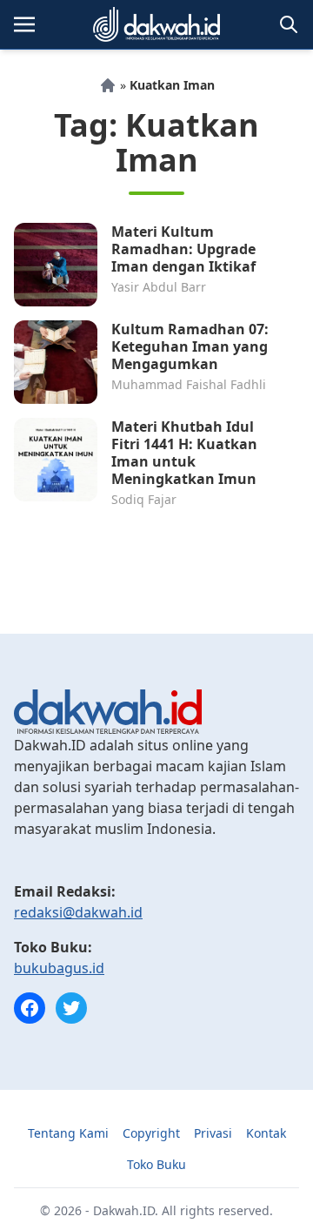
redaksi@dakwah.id (78, 912)
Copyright (151, 1133)
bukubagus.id (59, 968)
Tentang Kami (68, 1133)
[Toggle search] (288, 24)
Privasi (213, 1133)
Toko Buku (156, 1164)
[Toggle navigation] (24, 24)
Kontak (266, 1133)
